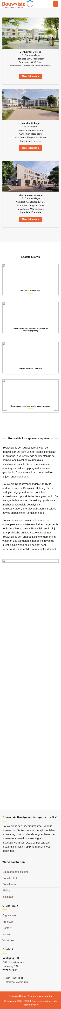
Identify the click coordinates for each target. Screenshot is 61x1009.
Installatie (8, 896)
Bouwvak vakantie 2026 (30, 291)
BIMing (6, 890)
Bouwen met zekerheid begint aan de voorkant (31, 406)
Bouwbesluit (9, 878)
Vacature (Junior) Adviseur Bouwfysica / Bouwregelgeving (30, 329)
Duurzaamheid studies (15, 872)
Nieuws (6, 934)
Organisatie (9, 915)
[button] (55, 4)
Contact (6, 928)
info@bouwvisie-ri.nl (16, 982)
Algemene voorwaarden (40, 996)
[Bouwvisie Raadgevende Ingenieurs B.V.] (18, 4)
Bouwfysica (9, 884)
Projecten (8, 921)
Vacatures (8, 940)
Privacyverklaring (17, 996)
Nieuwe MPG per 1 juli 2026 (30, 368)
